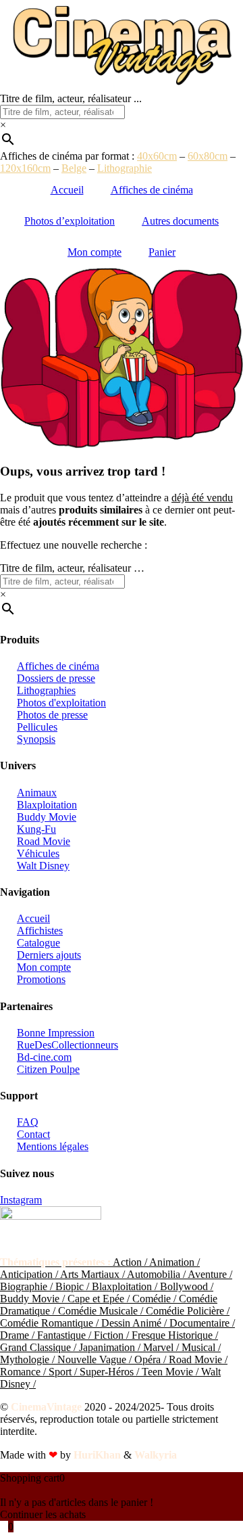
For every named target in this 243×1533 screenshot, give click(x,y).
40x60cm (157, 156)
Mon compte (95, 252)
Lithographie (124, 168)
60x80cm (207, 156)
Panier (162, 252)
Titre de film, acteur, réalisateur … (72, 568)
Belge (73, 168)
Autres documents (180, 221)
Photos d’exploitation (69, 221)
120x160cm (25, 168)
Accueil (67, 190)
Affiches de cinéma (152, 190)
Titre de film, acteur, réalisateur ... (71, 98)
